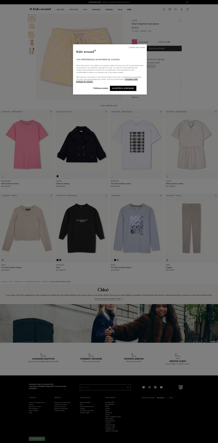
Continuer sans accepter (137, 47)
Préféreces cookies (100, 88)
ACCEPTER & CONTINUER (123, 88)
